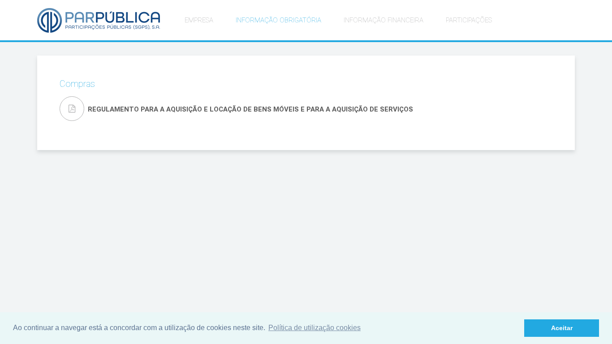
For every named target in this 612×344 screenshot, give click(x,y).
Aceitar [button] (562, 327)
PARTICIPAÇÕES (469, 20)
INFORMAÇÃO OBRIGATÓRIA (278, 20)
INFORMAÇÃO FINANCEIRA (383, 20)
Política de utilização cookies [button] (314, 327)
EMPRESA (199, 20)
